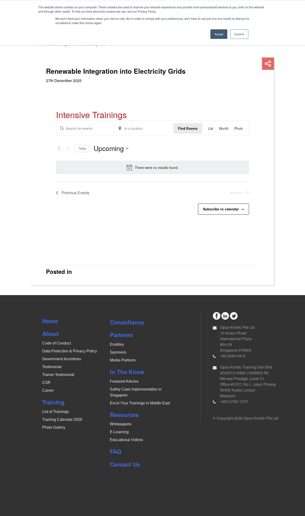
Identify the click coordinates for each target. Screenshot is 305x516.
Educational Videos (126, 440)
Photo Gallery (53, 427)
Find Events (188, 128)
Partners (121, 335)
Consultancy (127, 322)
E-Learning (119, 432)
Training (53, 402)
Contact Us (125, 464)
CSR (46, 382)
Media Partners (123, 360)
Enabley (117, 344)
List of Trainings (55, 412)
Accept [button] (218, 34)
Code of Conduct (56, 343)
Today (82, 148)
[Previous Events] (59, 148)
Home (50, 321)
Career (48, 390)
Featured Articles (124, 381)
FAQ (115, 451)
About (50, 333)
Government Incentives (61, 359)
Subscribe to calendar (221, 209)
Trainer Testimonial (58, 375)
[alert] (152, 167)
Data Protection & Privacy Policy (69, 351)
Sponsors (118, 352)
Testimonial (51, 367)
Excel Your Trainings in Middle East (140, 403)
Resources (124, 415)
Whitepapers (120, 424)
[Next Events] (68, 148)
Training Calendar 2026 (62, 419)
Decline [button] (239, 34)
